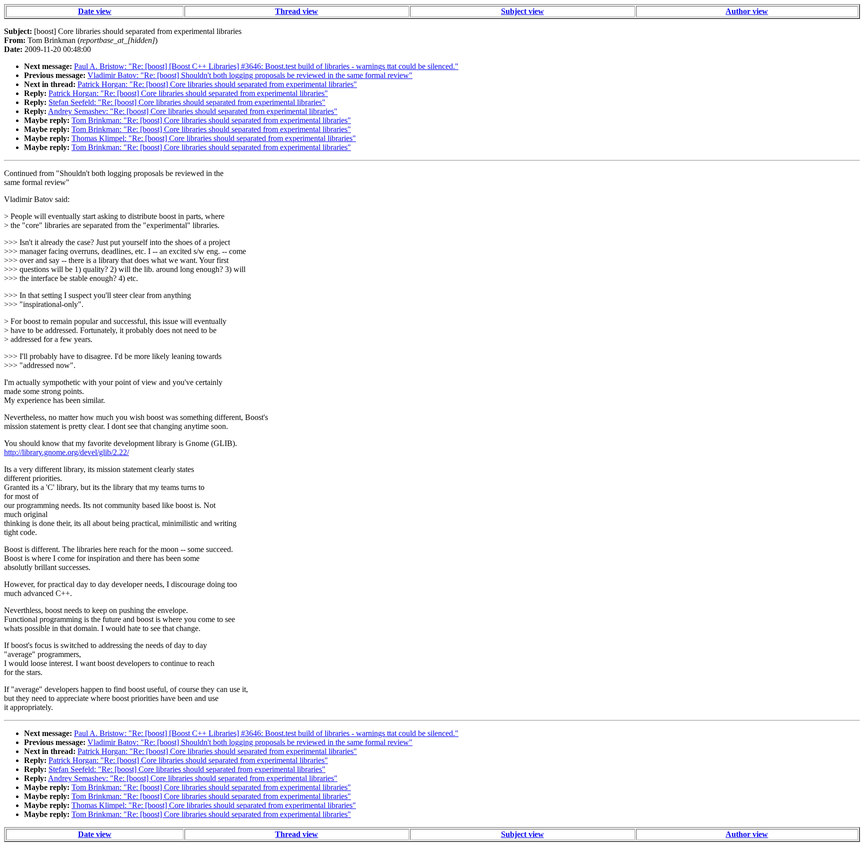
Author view (747, 11)
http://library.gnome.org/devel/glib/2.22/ (66, 452)
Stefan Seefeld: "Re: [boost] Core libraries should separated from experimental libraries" (187, 102)
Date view (95, 11)
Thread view (296, 11)
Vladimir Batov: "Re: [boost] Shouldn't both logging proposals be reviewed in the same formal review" (250, 75)
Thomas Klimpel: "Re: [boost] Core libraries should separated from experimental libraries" (214, 138)
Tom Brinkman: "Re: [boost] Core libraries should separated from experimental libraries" (211, 120)
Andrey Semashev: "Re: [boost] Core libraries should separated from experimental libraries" (193, 111)
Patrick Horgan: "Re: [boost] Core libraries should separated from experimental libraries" (217, 84)
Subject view (522, 11)
